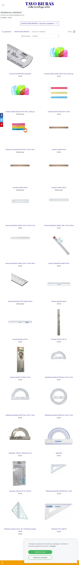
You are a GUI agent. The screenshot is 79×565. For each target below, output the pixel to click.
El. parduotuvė (6, 32)
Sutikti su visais (40, 552)
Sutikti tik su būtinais (40, 557)
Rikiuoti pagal (25, 36)
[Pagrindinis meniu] (3, 5)
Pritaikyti (53, 546)
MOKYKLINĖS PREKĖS (21, 32)
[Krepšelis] (2, 562)
